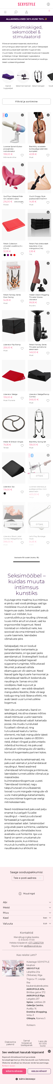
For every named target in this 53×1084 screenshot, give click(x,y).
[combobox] (49, 1051)
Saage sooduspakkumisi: (26, 872)
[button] (26, 1079)
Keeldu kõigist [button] (39, 1071)
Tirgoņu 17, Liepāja (35, 979)
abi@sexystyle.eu (33, 946)
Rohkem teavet (8, 1065)
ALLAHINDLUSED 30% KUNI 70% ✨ (26, 19)
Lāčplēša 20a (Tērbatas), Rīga (34, 974)
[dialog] (26, 1066)
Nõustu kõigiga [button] (14, 1071)
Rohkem (30, 1025)
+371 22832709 (36, 942)
